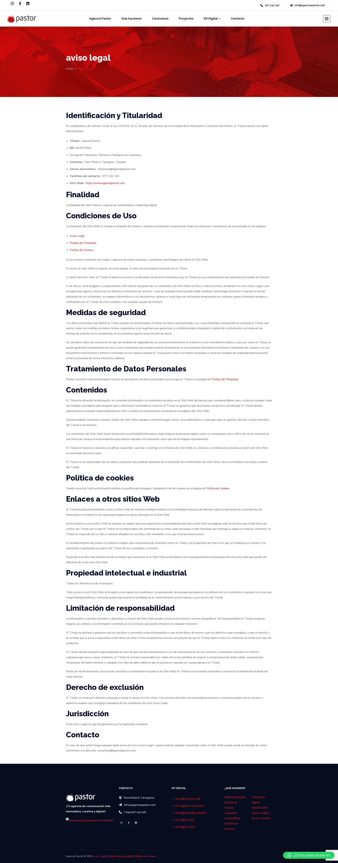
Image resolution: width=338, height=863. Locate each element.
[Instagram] (12, 3)
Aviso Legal (77, 236)
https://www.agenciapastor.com (105, 183)
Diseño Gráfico (261, 813)
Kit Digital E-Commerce (189, 806)
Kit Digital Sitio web (187, 799)
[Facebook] (20, 3)
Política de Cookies (81, 250)
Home (69, 69)
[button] (308, 855)
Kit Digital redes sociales (190, 813)
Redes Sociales (261, 818)
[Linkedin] (27, 3)
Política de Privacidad (83, 243)
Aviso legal (99, 856)
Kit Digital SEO (184, 820)
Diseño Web (259, 808)
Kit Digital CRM (185, 827)
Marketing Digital (235, 797)
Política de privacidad (120, 856)
